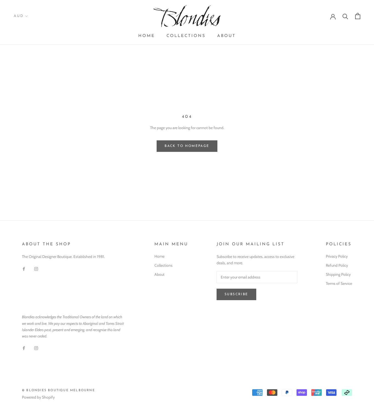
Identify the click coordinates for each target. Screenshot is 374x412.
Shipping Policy (338, 274)
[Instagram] (36, 268)
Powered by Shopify (38, 397)
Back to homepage (187, 146)
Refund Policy (337, 265)
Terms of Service (339, 283)
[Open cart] (357, 16)
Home (146, 36)
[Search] (345, 16)
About (226, 36)
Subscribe (236, 294)
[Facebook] (24, 268)
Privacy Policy (337, 256)
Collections (186, 36)
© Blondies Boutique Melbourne (58, 390)
